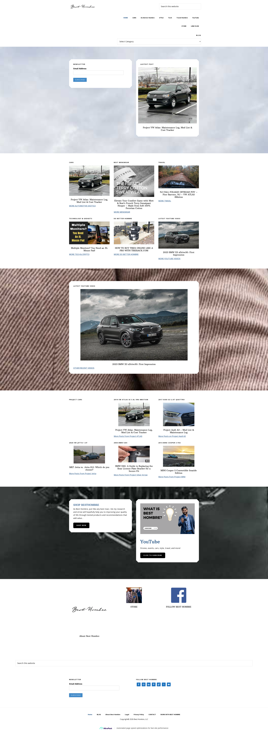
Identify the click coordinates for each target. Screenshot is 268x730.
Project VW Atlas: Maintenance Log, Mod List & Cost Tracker (167, 128)
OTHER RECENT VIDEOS (83, 368)
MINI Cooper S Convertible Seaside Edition (179, 471)
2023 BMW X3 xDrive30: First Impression (178, 253)
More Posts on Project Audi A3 (172, 436)
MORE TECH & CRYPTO (79, 254)
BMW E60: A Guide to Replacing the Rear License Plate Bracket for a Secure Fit (134, 468)
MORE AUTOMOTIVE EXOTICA (82, 206)
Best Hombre (82, 6)
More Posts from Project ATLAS (128, 436)
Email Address (79, 68)
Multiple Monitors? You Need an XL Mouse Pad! (89, 249)
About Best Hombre (89, 636)
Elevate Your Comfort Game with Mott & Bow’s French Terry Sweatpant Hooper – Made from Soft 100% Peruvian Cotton (134, 204)
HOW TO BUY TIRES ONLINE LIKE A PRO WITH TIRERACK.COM (134, 249)
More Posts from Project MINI (171, 476)
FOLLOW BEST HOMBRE (178, 606)
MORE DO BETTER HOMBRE (126, 254)
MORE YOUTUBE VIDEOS (169, 258)
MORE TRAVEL (164, 201)
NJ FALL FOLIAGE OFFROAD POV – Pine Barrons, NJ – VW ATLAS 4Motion (178, 194)
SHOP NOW (81, 525)
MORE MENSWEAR (122, 212)
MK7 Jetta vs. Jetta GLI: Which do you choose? (89, 468)
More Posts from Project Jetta (82, 473)
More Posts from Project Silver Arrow (131, 475)
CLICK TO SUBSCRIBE (152, 555)
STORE (133, 606)
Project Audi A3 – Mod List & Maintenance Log (178, 431)
